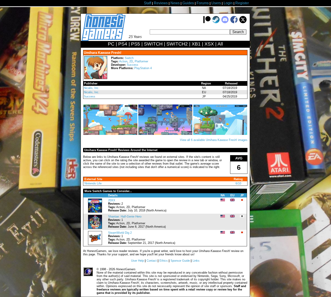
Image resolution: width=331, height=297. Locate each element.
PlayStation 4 (143, 68)
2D (131, 61)
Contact (152, 260)
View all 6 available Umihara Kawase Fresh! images (213, 140)
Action (123, 61)
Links (196, 260)
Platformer (141, 61)
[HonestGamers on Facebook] (234, 22)
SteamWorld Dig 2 (120, 232)
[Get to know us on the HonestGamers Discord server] (225, 22)
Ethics (163, 260)
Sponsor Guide (180, 260)
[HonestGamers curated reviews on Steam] (216, 22)
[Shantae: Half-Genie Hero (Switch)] (95, 227)
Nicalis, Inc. (91, 88)
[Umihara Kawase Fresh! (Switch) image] (110, 134)
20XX (111, 200)
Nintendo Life (93, 183)
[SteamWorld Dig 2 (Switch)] (95, 244)
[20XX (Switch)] (95, 211)
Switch (129, 58)
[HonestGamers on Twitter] (243, 22)
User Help (137, 260)
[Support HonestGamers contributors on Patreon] (207, 22)
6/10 (238, 183)
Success (132, 64)
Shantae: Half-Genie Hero (124, 216)
